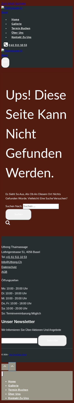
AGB (4, 271)
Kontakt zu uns (21, 37)
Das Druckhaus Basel (18, 355)
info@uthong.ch (11, 262)
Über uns (18, 33)
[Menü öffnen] (5, 62)
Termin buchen (21, 28)
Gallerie (17, 24)
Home (15, 19)
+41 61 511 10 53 (16, 257)
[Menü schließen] (2, 374)
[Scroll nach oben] (4, 367)
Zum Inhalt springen (13, 3)
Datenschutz (9, 267)
